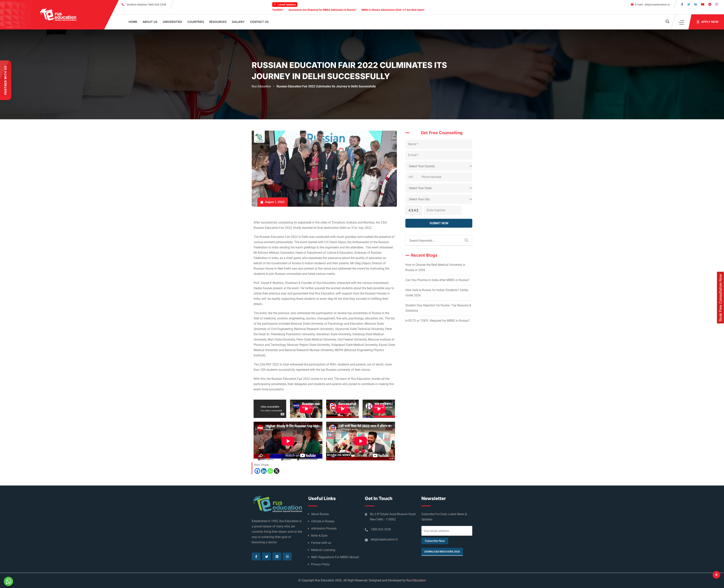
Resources (218, 22)
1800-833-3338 (146, 4)
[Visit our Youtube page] (702, 4)
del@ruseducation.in (652, 4)
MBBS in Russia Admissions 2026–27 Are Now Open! (336, 9)
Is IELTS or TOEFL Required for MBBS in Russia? (437, 320)
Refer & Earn (319, 535)
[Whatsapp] (270, 471)
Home (133, 22)
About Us (150, 22)
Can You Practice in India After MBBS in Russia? (437, 280)
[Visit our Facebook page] (682, 4)
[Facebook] (257, 471)
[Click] (681, 22)
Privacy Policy (320, 564)
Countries (195, 22)
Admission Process (324, 528)
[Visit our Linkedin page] (695, 4)
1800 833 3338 (381, 529)
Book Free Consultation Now (720, 297)
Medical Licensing (323, 550)
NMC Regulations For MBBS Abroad (335, 557)
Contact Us (259, 22)
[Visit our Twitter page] (688, 4)
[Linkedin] (264, 471)
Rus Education (416, 580)
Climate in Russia (322, 521)
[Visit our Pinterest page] (709, 4)
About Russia (320, 514)
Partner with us (321, 543)
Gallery (238, 22)
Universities (172, 22)
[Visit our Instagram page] (716, 4)
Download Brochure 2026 (442, 551)
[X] (276, 471)
